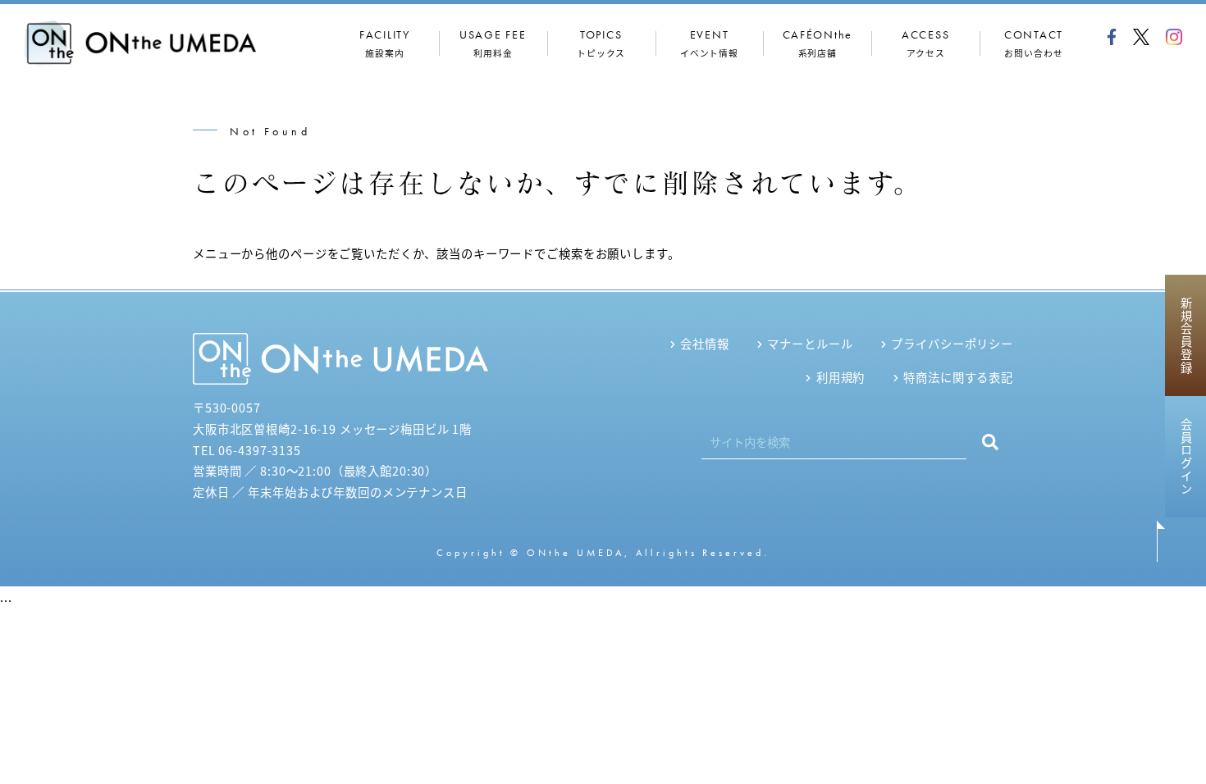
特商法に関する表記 (958, 376)
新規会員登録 (1186, 335)
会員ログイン (1186, 456)
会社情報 (704, 343)
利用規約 (840, 376)
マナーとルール (809, 343)
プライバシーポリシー (952, 343)
